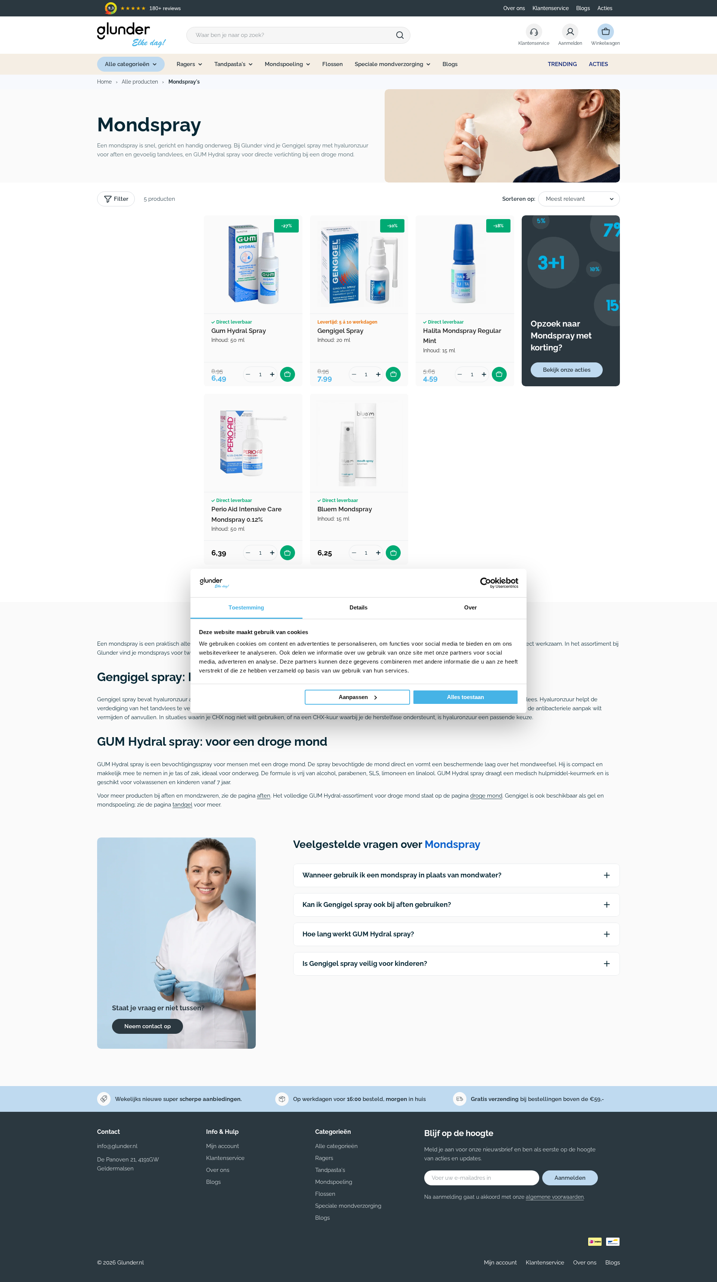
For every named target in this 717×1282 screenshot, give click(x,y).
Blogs (583, 8)
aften (263, 795)
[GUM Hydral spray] (253, 264)
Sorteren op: (518, 199)
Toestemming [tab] (246, 607)
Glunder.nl (130, 1262)
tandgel (182, 804)
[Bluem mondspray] (359, 443)
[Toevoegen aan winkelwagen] (287, 374)
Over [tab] (470, 607)
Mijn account (500, 1262)
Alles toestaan (465, 697)
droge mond (486, 795)
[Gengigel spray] (359, 264)
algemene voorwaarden (555, 1197)
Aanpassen (353, 697)
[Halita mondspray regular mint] (465, 264)
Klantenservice (551, 8)
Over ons (514, 8)
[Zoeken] (399, 35)
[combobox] (298, 35)
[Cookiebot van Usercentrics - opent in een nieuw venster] (485, 583)
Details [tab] (359, 607)
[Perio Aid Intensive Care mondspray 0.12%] (253, 443)
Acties (605, 8)
